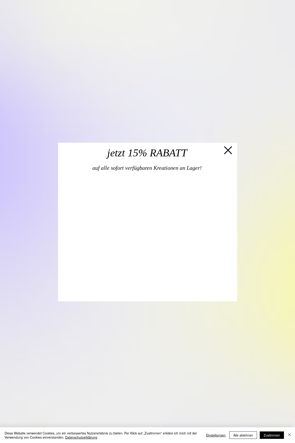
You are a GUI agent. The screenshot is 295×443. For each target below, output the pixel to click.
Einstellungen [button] (216, 435)
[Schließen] (289, 435)
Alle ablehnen (243, 435)
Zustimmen (272, 435)
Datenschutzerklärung (81, 437)
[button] (228, 150)
